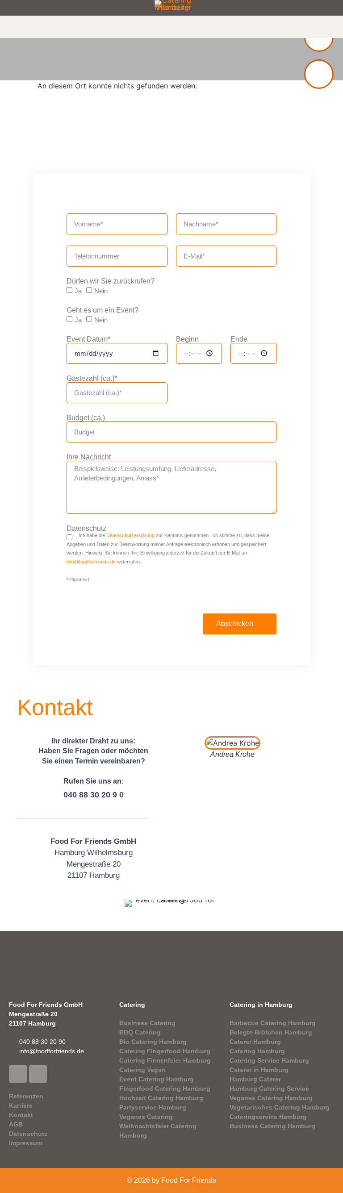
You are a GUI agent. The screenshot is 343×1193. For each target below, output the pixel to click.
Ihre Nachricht (89, 457)
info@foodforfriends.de (91, 561)
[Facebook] (18, 1074)
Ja (78, 291)
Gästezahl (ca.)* (92, 378)
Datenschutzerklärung (130, 535)
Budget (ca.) (86, 417)
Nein (101, 291)
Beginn (187, 339)
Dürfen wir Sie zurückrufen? (111, 281)
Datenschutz (86, 528)
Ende (238, 339)
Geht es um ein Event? (102, 310)
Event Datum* (88, 339)
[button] (171, 61)
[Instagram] (38, 1074)
